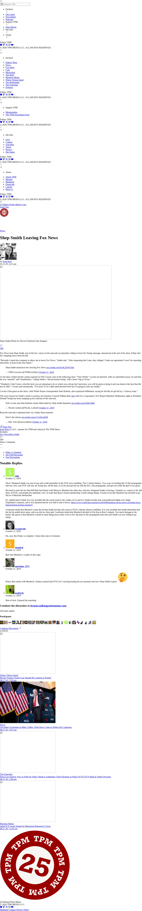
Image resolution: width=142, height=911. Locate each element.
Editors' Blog (11, 62)
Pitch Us (9, 189)
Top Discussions (13, 457)
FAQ (8, 139)
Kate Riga (7, 261)
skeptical (19, 547)
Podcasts (9, 19)
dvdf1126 (19, 593)
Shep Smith (14, 434)
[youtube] (12, 45)
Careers (9, 187)
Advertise (10, 144)
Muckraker (10, 72)
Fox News (4, 434)
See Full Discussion (14, 455)
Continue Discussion (9, 628)
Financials (10, 184)
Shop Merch (11, 27)
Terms (8, 147)
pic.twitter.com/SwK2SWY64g (60, 367)
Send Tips (4, 207)
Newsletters (11, 17)
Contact (9, 142)
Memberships (11, 112)
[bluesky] (1, 45)
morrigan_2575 (22, 566)
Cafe (8, 70)
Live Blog (10, 67)
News (8, 65)
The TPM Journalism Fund (17, 115)
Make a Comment (13, 452)
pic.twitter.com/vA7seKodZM (34, 417)
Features (9, 87)
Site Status (10, 152)
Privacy (9, 149)
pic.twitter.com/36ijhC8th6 (83, 403)
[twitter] (7, 907)
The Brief (10, 75)
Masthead (10, 182)
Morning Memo (12, 77)
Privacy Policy (22, 910)
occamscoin (20, 529)
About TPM (11, 177)
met (73, 396)
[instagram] (9, 45)
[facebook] (4, 45)
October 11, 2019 (46, 372)
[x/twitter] (7, 45)
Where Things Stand (15, 80)
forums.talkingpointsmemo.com (48, 605)
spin (17, 476)
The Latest (10, 14)
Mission (9, 179)
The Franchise (12, 85)
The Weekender (12, 82)
